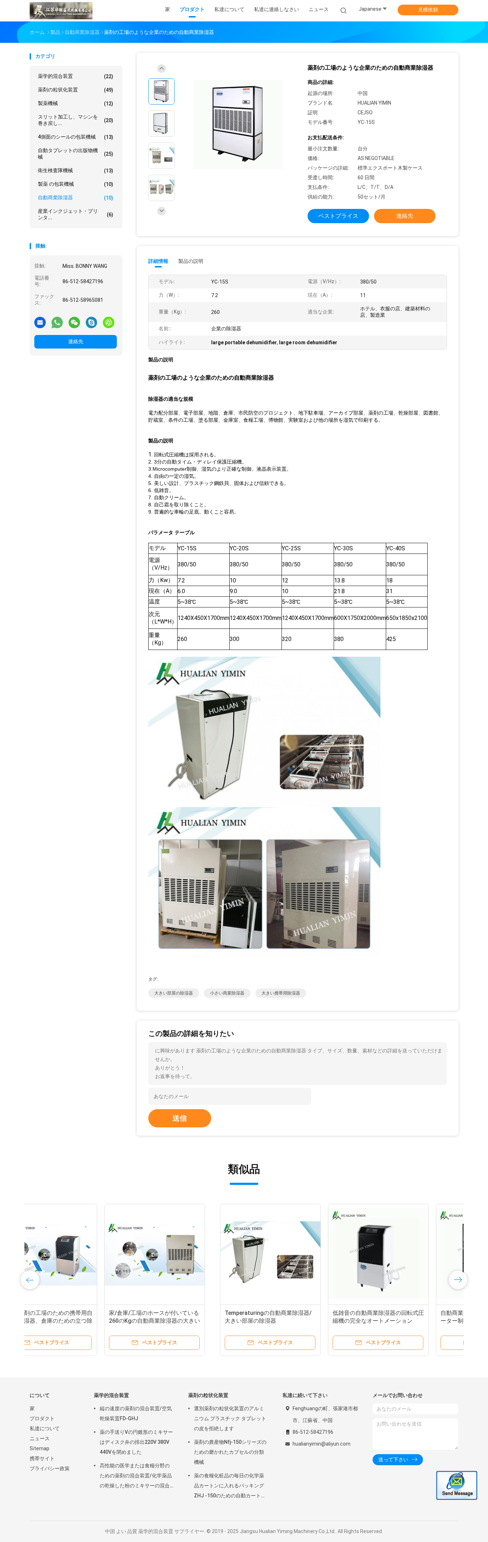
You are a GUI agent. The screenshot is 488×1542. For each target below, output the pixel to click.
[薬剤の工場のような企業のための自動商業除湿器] (238, 124)
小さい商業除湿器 (227, 993)
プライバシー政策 (50, 1468)
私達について (45, 1428)
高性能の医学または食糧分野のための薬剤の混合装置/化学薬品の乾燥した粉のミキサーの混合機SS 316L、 (136, 1477)
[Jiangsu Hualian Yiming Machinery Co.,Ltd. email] (40, 322)
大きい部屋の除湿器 (173, 993)
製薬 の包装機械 (75, 184)
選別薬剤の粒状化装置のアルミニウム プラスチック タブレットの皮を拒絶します (230, 1418)
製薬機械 (75, 103)
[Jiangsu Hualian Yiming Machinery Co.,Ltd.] (61, 10)
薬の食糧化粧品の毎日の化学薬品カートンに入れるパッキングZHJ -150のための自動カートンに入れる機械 (230, 1487)
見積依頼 (428, 9)
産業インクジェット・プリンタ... (75, 214)
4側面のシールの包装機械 (75, 137)
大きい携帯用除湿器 (281, 993)
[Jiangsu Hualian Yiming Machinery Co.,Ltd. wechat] (74, 322)
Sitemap (39, 1448)
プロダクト (42, 1418)
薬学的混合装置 (75, 76)
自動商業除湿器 (75, 198)
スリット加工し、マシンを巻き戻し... (75, 120)
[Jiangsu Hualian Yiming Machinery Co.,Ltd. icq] (108, 322)
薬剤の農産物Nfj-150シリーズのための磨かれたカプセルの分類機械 (230, 1452)
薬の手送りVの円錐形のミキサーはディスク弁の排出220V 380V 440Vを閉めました (136, 1442)
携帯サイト (42, 1458)
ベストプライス (338, 215)
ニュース (40, 1438)
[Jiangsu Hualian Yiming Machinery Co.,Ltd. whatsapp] (57, 322)
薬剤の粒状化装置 (75, 90)
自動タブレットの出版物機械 (75, 153)
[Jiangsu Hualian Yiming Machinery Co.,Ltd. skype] (91, 322)
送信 (180, 1118)
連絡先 (75, 341)
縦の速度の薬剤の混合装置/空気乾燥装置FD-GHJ (136, 1413)
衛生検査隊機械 (75, 170)
